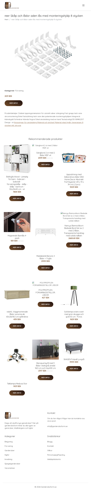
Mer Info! (13, 103)
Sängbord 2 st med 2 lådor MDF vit (45, 154)
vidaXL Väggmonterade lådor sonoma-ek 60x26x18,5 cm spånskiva (17, 314)
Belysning (9, 442)
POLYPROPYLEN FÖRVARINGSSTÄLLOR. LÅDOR (45, 292)
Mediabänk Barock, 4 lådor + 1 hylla (45, 257)
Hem (6, 19)
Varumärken (10, 468)
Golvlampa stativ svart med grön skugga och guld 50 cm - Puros (74, 314)
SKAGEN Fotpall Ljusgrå (74, 359)
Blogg (49, 442)
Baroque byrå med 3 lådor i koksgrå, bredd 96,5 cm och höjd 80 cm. (45, 365)
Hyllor (7, 455)
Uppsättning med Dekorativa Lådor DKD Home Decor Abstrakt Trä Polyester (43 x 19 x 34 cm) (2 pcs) (74, 179)
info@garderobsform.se (57, 426)
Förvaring (19, 91)
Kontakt (50, 446)
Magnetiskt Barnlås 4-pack (17, 236)
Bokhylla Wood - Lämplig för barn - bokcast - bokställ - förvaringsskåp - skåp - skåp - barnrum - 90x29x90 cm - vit (17, 182)
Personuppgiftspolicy (56, 455)
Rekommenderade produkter (46, 138)
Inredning (8, 459)
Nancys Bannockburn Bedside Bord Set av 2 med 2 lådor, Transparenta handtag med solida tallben (74, 230)
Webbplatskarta (54, 459)
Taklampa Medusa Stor (17, 383)
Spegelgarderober (12, 464)
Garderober (10, 450)
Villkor (49, 450)
